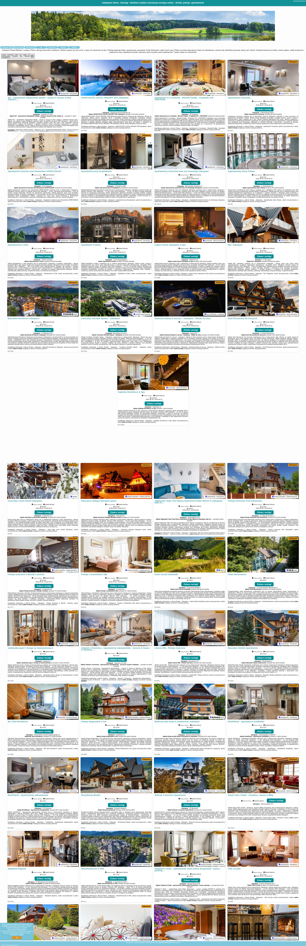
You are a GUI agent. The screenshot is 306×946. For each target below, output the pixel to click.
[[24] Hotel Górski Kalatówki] (189, 554)
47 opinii (278, 736)
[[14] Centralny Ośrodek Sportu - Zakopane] (116, 298)
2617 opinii (56, 335)
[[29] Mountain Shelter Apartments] (263, 628)
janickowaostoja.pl (299, 1)
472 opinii (52, 736)
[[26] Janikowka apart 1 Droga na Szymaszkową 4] (43, 628)
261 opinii (202, 663)
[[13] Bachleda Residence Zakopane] (43, 298)
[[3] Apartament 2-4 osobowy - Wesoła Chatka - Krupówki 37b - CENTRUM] (189, 78)
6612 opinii (207, 736)
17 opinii (73, 116)
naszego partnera (68, 131)
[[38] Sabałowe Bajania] (43, 849)
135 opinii (132, 335)
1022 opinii (275, 335)
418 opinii (52, 261)
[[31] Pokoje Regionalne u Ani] (116, 702)
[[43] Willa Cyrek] (116, 922)
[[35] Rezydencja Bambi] (116, 775)
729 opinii (211, 335)
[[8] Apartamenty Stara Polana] (263, 151)
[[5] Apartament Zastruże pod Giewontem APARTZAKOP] (43, 151)
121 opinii (270, 885)
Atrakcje (63, 47)
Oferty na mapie (18, 47)
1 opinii (164, 408)
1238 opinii (125, 810)
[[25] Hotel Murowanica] (263, 554)
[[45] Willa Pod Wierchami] (263, 922)
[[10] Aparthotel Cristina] (116, 225)
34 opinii (216, 116)
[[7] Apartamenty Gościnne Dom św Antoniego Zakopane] (189, 151)
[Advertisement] (153, 445)
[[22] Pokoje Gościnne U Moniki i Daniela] (43, 554)
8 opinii (221, 519)
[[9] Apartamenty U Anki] (43, 225)
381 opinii (276, 663)
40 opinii (51, 883)
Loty (41, 47)
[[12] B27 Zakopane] (263, 225)
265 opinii (202, 261)
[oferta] (59, 93)
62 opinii (129, 188)
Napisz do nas (176, 942)
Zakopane (73, 62)
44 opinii (126, 883)
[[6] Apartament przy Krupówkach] (116, 151)
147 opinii (130, 517)
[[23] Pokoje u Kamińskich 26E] (116, 554)
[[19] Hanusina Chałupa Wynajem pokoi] (116, 481)
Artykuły (74, 47)
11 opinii (60, 663)
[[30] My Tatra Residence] (43, 702)
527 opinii (127, 591)
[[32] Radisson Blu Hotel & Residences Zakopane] (189, 702)
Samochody (52, 47)
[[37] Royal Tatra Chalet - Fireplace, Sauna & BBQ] (263, 775)
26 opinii (63, 188)
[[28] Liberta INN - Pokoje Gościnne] (189, 628)
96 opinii (273, 114)
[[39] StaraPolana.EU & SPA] (116, 849)
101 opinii (203, 810)
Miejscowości (30, 47)
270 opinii (57, 591)
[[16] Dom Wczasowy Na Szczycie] (263, 298)
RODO (21, 934)
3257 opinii (59, 810)
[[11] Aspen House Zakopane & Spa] (189, 225)
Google (5, 926)
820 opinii (220, 885)
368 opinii (200, 589)
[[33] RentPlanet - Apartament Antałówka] (263, 702)
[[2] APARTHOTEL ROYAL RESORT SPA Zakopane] (116, 78)
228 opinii (270, 261)
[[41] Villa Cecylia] (263, 849)
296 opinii (127, 736)
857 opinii (57, 517)
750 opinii (125, 261)
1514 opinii (272, 589)
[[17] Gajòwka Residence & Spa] (153, 372)
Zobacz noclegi (44, 111)
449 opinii (275, 188)
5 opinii (210, 188)
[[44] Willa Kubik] (189, 922)
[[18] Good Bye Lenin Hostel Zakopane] (43, 481)
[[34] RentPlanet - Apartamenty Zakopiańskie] (43, 775)
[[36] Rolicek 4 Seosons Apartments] (189, 775)
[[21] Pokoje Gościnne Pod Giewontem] (263, 481)
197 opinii (277, 517)
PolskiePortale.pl (13, 945)
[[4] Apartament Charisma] (263, 78)
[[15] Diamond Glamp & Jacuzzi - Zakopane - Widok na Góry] (189, 298)
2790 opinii (134, 114)
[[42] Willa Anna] (43, 922)
